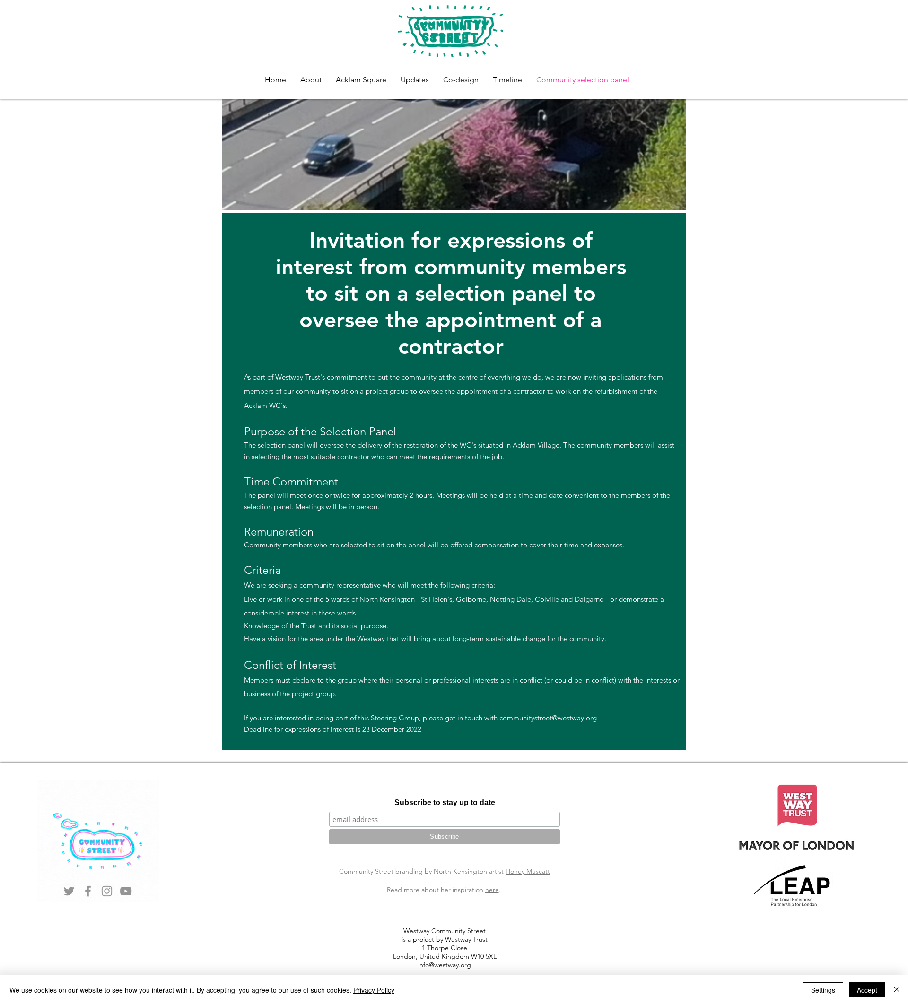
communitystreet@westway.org (548, 717)
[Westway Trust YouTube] (126, 891)
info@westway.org (444, 965)
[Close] (896, 989)
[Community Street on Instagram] (107, 891)
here (492, 889)
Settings (823, 990)
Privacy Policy (373, 990)
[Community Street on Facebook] (88, 891)
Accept (867, 990)
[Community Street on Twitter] (69, 891)
